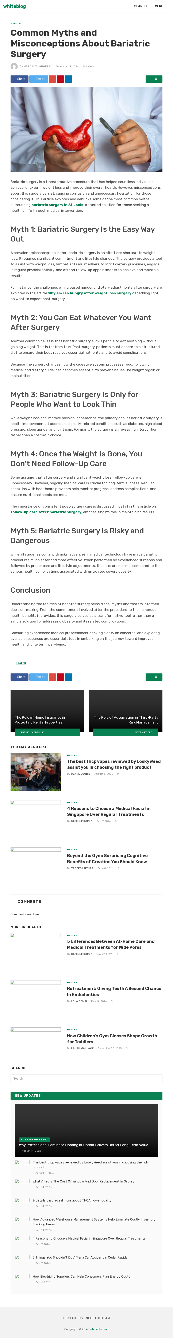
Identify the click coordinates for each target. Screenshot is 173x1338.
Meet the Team (98, 1318)
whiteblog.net (99, 1329)
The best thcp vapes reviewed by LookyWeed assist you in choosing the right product (114, 764)
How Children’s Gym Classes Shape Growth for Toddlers (112, 1038)
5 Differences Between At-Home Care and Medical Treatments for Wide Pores (111, 944)
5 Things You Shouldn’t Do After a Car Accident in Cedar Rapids (80, 1257)
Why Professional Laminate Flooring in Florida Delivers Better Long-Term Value (83, 1145)
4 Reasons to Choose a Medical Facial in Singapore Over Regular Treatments (109, 811)
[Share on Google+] (52, 79)
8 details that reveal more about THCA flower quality (72, 1200)
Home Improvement (34, 1139)
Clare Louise (81, 773)
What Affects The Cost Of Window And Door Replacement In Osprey (83, 1181)
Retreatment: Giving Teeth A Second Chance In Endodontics (114, 991)
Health (16, 23)
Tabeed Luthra (82, 868)
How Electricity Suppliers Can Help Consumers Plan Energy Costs (81, 1276)
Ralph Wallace (82, 1048)
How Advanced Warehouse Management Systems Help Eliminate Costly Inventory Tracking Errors (94, 1222)
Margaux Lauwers (37, 66)
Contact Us (73, 1318)
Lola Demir (79, 1001)
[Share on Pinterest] (60, 79)
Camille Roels (81, 821)
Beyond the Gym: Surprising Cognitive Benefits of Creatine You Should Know (107, 858)
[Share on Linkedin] (68, 79)
